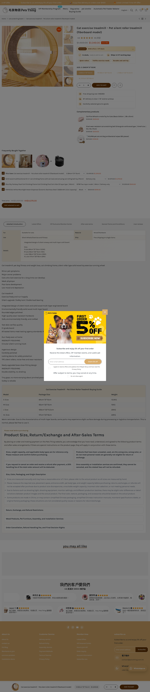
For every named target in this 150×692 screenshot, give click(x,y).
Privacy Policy (76, 369)
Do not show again (77, 376)
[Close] (105, 312)
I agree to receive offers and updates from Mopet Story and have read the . (76, 368)
